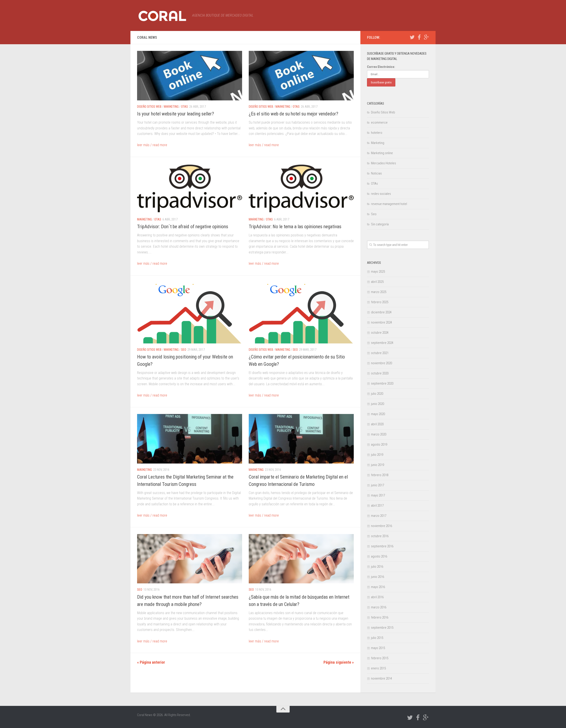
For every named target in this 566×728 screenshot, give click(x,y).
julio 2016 (377, 567)
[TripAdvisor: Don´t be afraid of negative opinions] (189, 188)
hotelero (376, 133)
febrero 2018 (379, 475)
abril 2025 (377, 282)
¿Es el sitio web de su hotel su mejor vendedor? (293, 114)
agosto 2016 (379, 556)
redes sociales (381, 194)
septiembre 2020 (382, 383)
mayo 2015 (378, 648)
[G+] (426, 37)
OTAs (184, 106)
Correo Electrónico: (381, 67)
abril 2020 (377, 424)
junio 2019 (377, 465)
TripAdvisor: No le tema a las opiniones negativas (295, 226)
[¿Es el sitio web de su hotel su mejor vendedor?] (301, 75)
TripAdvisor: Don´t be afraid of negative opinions (182, 226)
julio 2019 (377, 455)
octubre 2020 (379, 373)
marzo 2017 (378, 516)
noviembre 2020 (381, 363)
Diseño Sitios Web (149, 106)
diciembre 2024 (381, 312)
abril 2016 (377, 597)
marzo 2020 (378, 434)
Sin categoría (380, 224)
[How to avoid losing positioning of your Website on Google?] (189, 312)
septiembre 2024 (382, 343)
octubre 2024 (379, 333)
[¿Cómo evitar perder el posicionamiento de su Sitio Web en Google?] (301, 312)
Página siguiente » (338, 662)
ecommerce (379, 123)
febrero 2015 (379, 658)
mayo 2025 (378, 272)
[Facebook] (419, 37)
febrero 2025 (379, 302)
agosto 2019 (379, 444)
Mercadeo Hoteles (383, 163)
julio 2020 (377, 394)
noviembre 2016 (381, 526)
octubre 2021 (379, 353)
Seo (183, 349)
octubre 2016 (379, 536)
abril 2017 (377, 506)
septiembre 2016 (382, 546)
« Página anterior (151, 662)
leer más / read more (152, 145)
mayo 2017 (378, 495)
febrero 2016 (379, 617)
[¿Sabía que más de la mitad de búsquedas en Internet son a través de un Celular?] (301, 559)
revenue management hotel (389, 204)
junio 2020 (377, 404)
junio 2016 (377, 577)
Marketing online (382, 153)
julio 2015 (377, 638)
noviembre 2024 (381, 322)
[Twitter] (412, 37)
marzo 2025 (378, 292)
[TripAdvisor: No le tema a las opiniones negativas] (301, 188)
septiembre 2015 (382, 628)
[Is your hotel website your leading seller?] (189, 75)
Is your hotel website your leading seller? (175, 114)
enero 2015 (378, 668)
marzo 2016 (378, 607)
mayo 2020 (378, 414)
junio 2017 (377, 485)
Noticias (376, 173)
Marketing (171, 106)
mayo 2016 (378, 587)
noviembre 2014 (381, 678)
